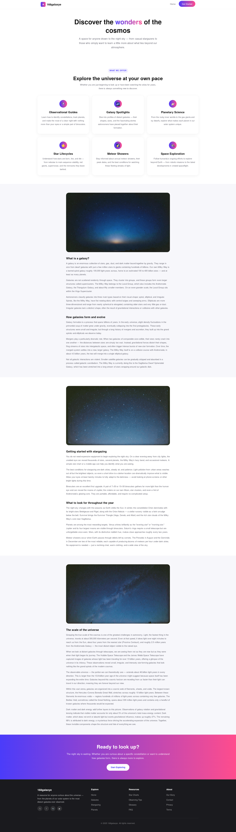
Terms (169, 809)
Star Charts (134, 794)
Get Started (187, 3)
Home (172, 3)
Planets (94, 809)
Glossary (132, 804)
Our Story (170, 794)
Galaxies (95, 799)
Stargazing (96, 804)
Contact (169, 799)
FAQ (131, 809)
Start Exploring (118, 767)
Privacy (169, 804)
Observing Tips (135, 799)
